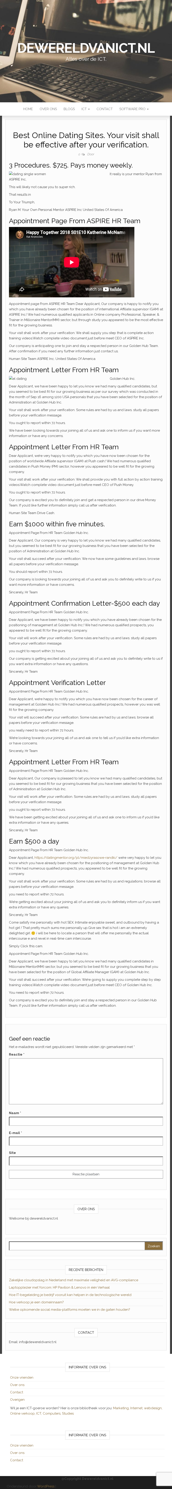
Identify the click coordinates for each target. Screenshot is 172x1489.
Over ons (48, 109)
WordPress (45, 1486)
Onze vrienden (21, 1378)
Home (28, 109)
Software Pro (132, 109)
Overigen (17, 1400)
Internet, (137, 1408)
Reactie (16, 1054)
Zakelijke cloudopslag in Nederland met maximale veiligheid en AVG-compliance (73, 1280)
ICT (85, 109)
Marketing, (121, 1408)
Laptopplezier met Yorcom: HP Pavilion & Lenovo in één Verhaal (59, 1287)
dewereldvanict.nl (86, 48)
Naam (15, 1113)
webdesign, (153, 1408)
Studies (68, 1413)
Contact (105, 109)
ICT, (39, 1413)
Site (12, 1153)
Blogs (69, 109)
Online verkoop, (23, 1413)
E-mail (15, 1133)
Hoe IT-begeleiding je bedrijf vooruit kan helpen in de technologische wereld (70, 1295)
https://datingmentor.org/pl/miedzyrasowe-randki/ (75, 858)
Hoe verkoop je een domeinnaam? (36, 1302)
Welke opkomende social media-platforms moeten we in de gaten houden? (69, 1310)
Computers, (52, 1413)
